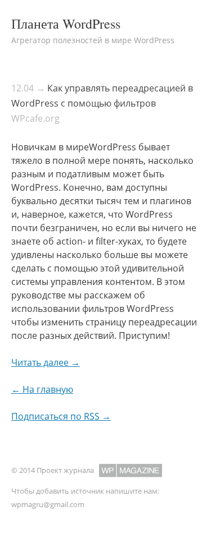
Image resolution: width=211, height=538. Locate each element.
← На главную (42, 389)
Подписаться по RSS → (61, 416)
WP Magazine (130, 470)
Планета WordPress (65, 24)
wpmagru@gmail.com (47, 504)
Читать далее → (45, 362)
